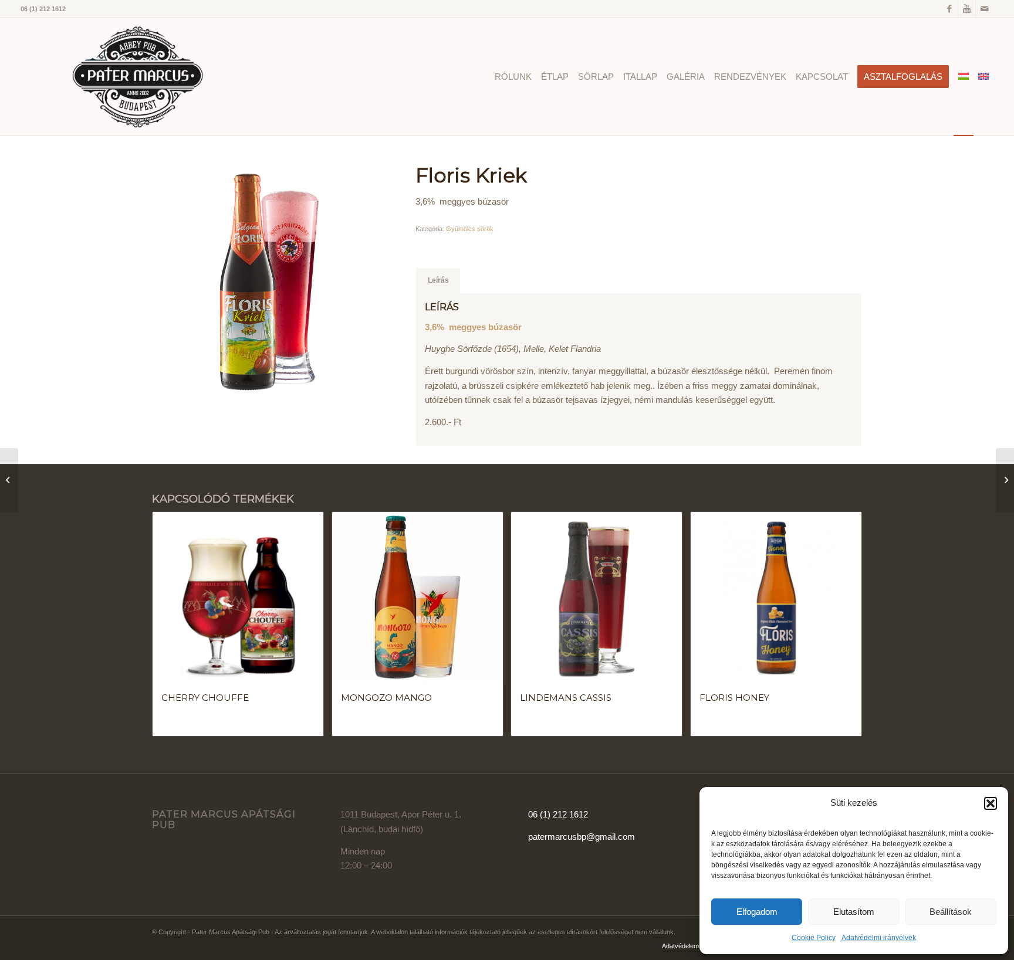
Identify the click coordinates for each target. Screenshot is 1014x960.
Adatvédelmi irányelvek (878, 938)
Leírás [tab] (438, 280)
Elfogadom (757, 912)
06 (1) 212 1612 (558, 814)
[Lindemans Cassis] (1005, 480)
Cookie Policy (814, 938)
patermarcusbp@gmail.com (581, 837)
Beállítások (951, 912)
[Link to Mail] (984, 9)
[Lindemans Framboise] (9, 480)
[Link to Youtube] (966, 9)
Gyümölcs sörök (470, 228)
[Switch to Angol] (983, 76)
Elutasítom (853, 912)
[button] (990, 803)
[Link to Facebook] (949, 9)
